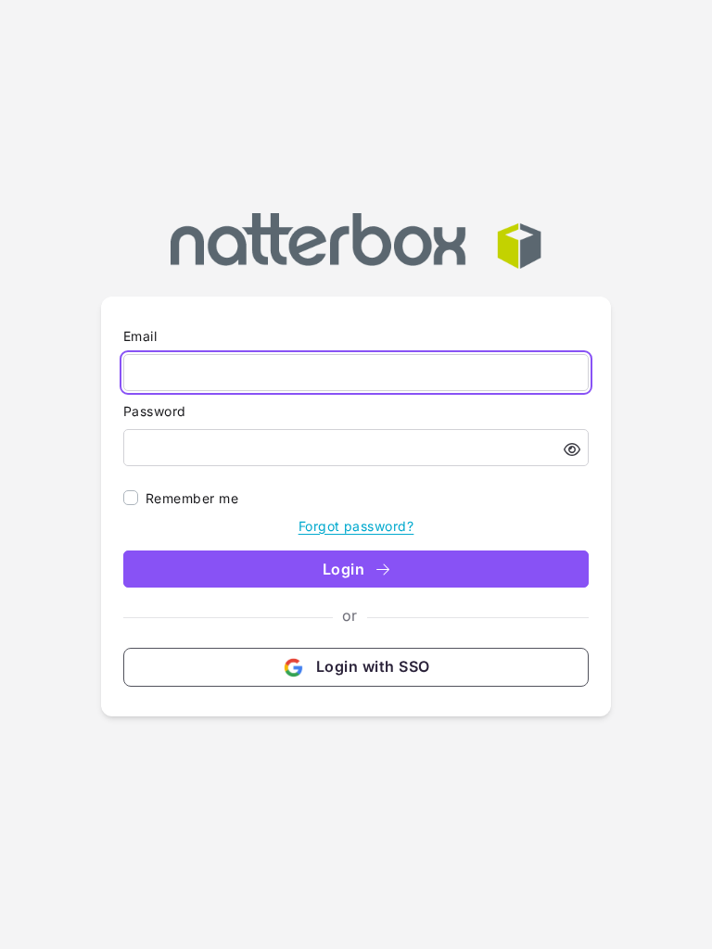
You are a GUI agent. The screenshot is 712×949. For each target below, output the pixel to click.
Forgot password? (356, 526)
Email (140, 336)
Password (154, 411)
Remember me (192, 498)
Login (346, 569)
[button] (572, 449)
